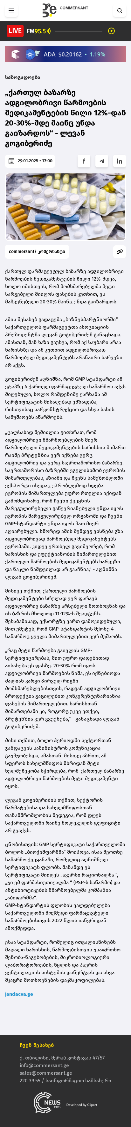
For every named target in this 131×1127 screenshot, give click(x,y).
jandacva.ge (19, 994)
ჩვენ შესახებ (37, 1045)
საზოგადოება (22, 77)
